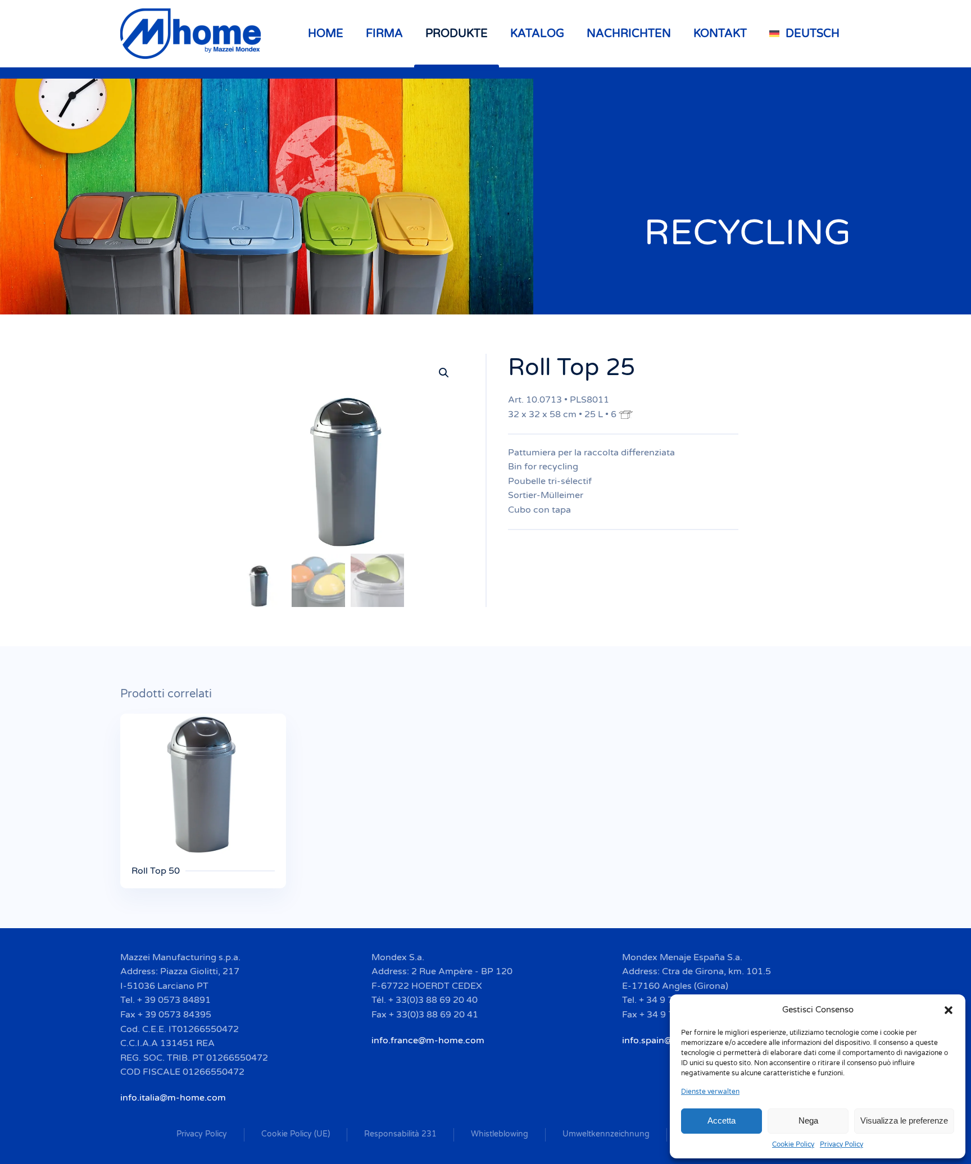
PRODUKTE (456, 33)
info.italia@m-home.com (173, 1097)
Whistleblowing (499, 1134)
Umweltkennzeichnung (606, 1134)
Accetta (721, 1120)
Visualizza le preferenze (904, 1120)
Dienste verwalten (710, 1091)
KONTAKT (720, 33)
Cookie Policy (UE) (295, 1134)
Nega (808, 1120)
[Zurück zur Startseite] (192, 34)
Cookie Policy (793, 1144)
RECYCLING (747, 232)
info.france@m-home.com (427, 1040)
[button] (948, 1009)
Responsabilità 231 (400, 1134)
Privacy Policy (841, 1144)
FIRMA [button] (384, 33)
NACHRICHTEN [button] (629, 33)
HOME (325, 33)
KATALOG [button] (537, 33)
